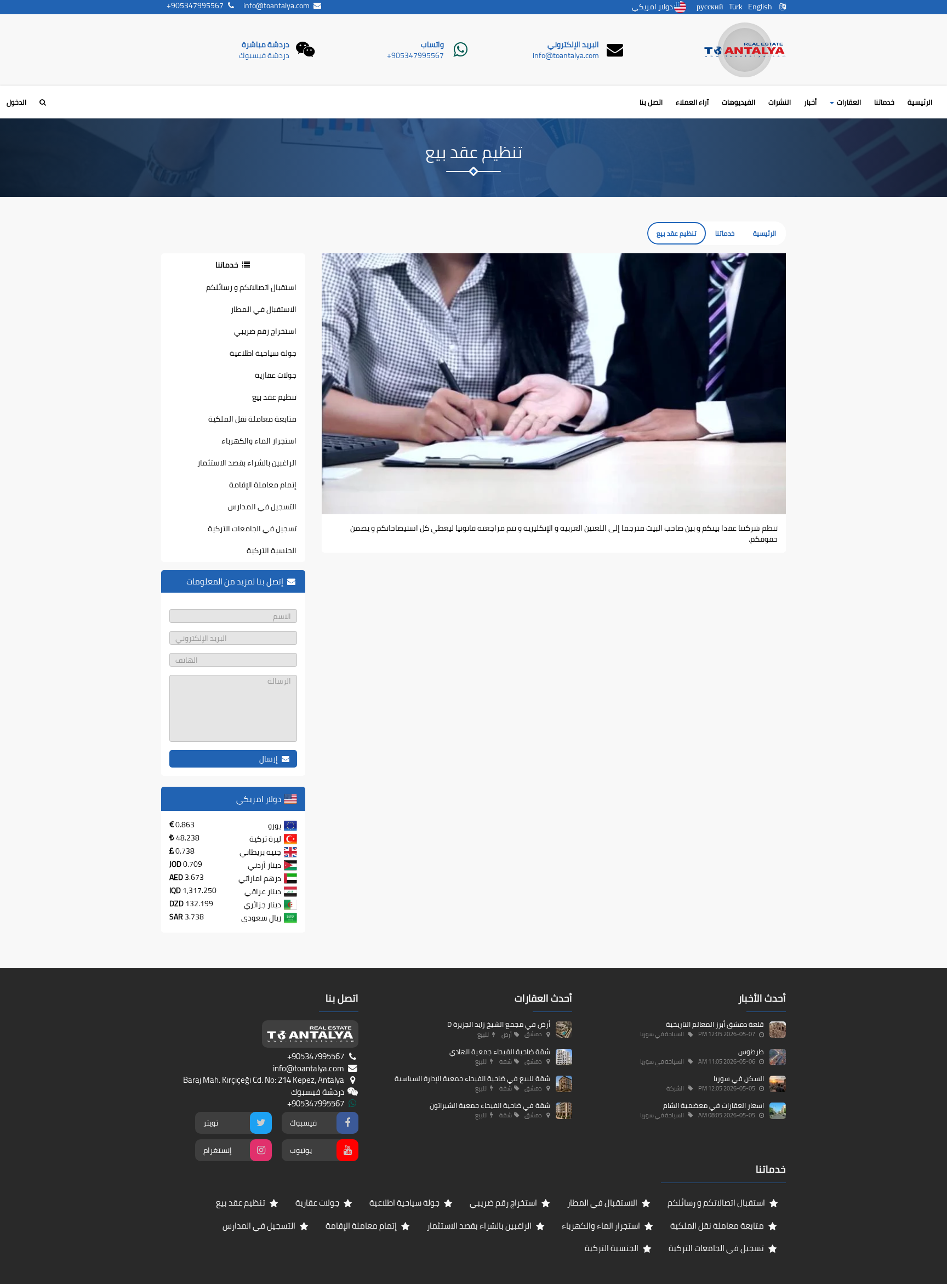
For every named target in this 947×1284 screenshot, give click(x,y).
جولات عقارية (275, 375)
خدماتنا (884, 102)
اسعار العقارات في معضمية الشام (713, 1105)
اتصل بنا (651, 102)
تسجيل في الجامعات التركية (252, 528)
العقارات (848, 102)
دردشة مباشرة (265, 44)
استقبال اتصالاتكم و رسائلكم (251, 287)
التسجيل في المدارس (262, 506)
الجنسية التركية (271, 550)
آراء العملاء (692, 102)
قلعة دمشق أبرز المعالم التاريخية (715, 1024)
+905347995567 (415, 55)
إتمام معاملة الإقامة (262, 485)
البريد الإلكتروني (573, 44)
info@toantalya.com (566, 55)
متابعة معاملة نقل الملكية (252, 419)
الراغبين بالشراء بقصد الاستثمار (246, 463)
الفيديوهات (738, 102)
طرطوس (751, 1051)
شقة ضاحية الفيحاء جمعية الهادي (499, 1051)
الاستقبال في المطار (263, 309)
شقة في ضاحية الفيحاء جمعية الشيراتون (490, 1105)
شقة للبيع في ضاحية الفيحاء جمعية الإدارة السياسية (472, 1078)
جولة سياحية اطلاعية (263, 353)
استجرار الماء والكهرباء (258, 441)
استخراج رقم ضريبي (265, 331)
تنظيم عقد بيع (274, 397)
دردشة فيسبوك (264, 55)
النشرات (779, 102)
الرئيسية (920, 102)
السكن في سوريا (739, 1078)
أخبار (810, 102)
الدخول (16, 102)
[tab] (233, 264)
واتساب (432, 44)
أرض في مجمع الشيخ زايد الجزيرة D (498, 1024)
